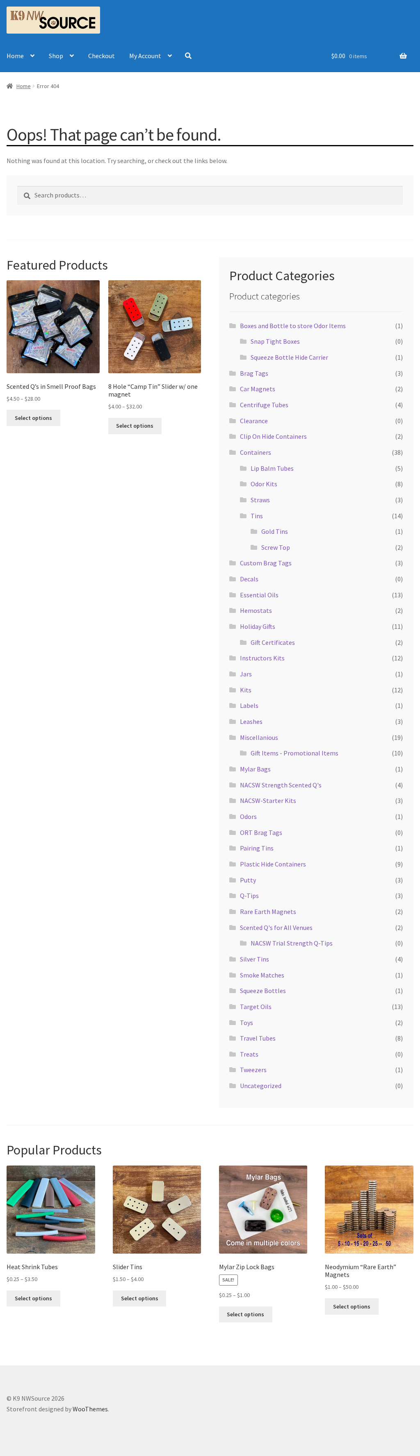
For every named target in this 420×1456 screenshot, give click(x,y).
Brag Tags (254, 373)
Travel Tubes (258, 1038)
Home (15, 56)
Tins (257, 516)
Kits (245, 690)
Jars (246, 674)
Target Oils (256, 1006)
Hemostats (256, 610)
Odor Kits (264, 484)
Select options (33, 418)
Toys (246, 1022)
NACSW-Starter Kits (268, 800)
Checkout (101, 56)
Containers (255, 452)
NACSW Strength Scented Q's (281, 785)
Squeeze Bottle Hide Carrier (289, 357)
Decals (249, 579)
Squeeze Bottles (263, 991)
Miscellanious (259, 737)
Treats (249, 1054)
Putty (248, 880)
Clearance (254, 421)
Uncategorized (260, 1086)
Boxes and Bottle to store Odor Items (293, 326)
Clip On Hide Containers (273, 436)
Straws (260, 500)
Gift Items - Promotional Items (294, 753)
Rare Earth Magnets (268, 911)
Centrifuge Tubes (264, 405)
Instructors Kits (262, 658)
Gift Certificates (273, 642)
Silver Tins (254, 959)
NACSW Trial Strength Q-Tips (292, 943)
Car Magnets (257, 389)
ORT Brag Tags (261, 832)
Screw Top (275, 547)
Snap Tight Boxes (275, 341)
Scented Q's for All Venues (276, 927)
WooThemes (90, 1409)
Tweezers (253, 1070)
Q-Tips (249, 895)
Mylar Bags (255, 769)
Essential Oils (259, 595)
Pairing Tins (257, 848)
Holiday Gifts (257, 626)
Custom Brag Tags (266, 563)
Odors (248, 816)
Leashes (251, 721)
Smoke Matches (262, 975)
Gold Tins (274, 531)
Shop (56, 56)
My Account (145, 56)
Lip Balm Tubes (272, 468)
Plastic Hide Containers (273, 864)
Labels (249, 705)
